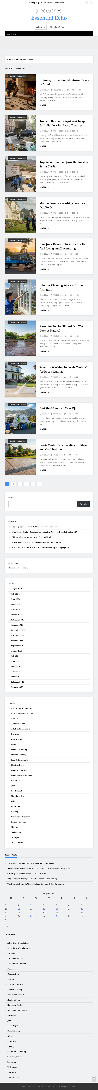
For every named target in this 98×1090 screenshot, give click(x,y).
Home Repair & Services (21, 775)
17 (6, 912)
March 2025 (16, 677)
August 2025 (16, 651)
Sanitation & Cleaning (18, 76)
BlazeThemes (72, 1086)
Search (10, 497)
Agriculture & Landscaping (22, 713)
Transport (15, 837)
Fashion (14, 744)
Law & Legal (16, 791)
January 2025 (17, 687)
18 (19, 912)
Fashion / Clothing (19, 749)
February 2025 (17, 682)
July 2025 (15, 656)
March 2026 (16, 614)
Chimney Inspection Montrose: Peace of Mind (46, 2)
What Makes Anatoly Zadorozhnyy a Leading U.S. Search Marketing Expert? (44, 532)
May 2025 (15, 666)
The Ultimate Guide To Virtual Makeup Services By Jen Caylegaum (40, 547)
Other (13, 801)
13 (44, 908)
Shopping (15, 827)
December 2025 (18, 630)
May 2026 (15, 604)
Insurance (15, 780)
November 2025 (18, 635)
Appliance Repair (18, 723)
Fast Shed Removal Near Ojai (58, 408)
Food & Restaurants (19, 760)
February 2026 (17, 620)
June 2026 (15, 599)
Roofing (14, 811)
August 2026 (16, 589)
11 (19, 908)
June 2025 (15, 661)
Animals (15, 718)
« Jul (7, 925)
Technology (16, 832)
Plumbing (15, 806)
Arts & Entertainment (20, 729)
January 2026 (17, 625)
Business (15, 734)
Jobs (13, 786)
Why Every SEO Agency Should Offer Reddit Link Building (36, 542)
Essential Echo (49, 17)
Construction (16, 739)
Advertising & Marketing (21, 708)
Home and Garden (19, 770)
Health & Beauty (18, 765)
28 (57, 915)
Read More (44, 105)
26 (31, 915)
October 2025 (17, 640)
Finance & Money (18, 755)
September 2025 (18, 645)
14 (57, 908)
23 (82, 912)
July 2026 (15, 594)
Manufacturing (17, 796)
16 (82, 908)
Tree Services (17, 842)
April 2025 (15, 671)
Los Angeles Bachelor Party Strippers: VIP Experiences (35, 527)
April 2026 (16, 609)
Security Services (18, 822)
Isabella (45, 90)
